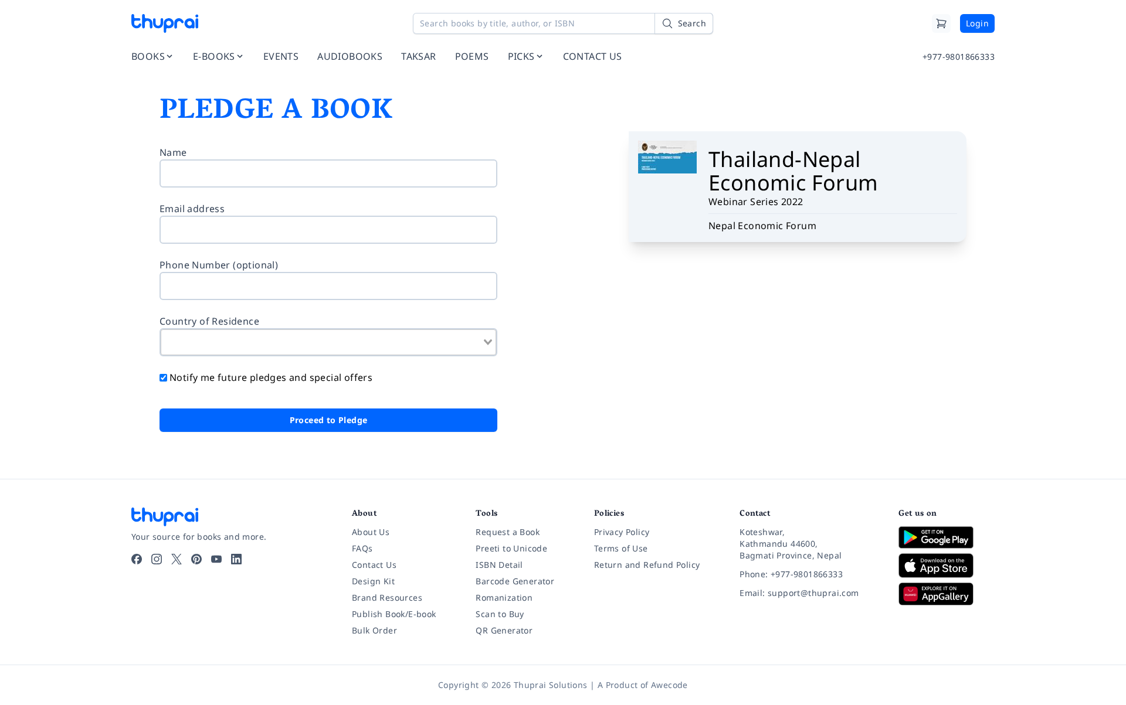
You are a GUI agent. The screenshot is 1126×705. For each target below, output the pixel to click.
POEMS (472, 56)
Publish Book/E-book (394, 613)
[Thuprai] (164, 23)
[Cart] (941, 23)
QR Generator (504, 630)
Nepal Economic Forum (762, 225)
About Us (370, 531)
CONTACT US (592, 56)
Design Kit (373, 581)
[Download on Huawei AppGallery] (946, 594)
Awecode (669, 684)
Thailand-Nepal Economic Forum (793, 171)
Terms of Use (621, 548)
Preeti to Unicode (511, 548)
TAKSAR (418, 56)
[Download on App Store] (946, 565)
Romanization (504, 597)
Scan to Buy (500, 613)
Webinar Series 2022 (755, 201)
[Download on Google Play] (946, 537)
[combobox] (328, 342)
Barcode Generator (515, 581)
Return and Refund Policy (647, 564)
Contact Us (374, 564)
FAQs (362, 548)
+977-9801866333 (958, 56)
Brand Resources (387, 597)
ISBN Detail (499, 564)
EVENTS (281, 56)
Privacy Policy (622, 531)
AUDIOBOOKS (349, 56)
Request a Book (508, 531)
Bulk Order (374, 630)
